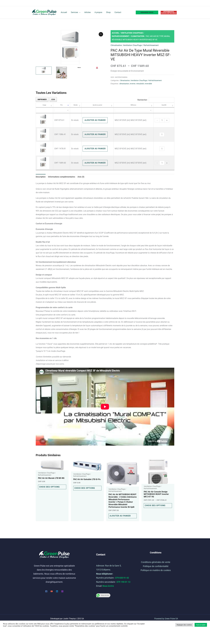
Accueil (115, 33)
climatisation (124, 84)
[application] (79, 12)
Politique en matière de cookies (156, 570)
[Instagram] (62, 591)
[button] (101, 34)
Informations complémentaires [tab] (61, 177)
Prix (61, 105)
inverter (133, 84)
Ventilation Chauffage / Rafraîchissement (141, 45)
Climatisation (137, 36)
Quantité (164, 105)
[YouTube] (52, 591)
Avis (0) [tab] (81, 177)
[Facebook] (46, 591)
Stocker (76, 105)
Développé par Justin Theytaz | (67, 618)
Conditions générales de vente (155, 562)
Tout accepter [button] (201, 625)
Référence (133, 105)
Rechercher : (142, 100)
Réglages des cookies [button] (184, 625)
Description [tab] (41, 177)
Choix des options (49, 487)
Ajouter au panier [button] (120, 516)
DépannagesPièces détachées (168, 12)
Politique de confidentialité (155, 566)
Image (44, 105)
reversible (148, 84)
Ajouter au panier (97, 105)
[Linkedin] (57, 591)
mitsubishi (140, 84)
